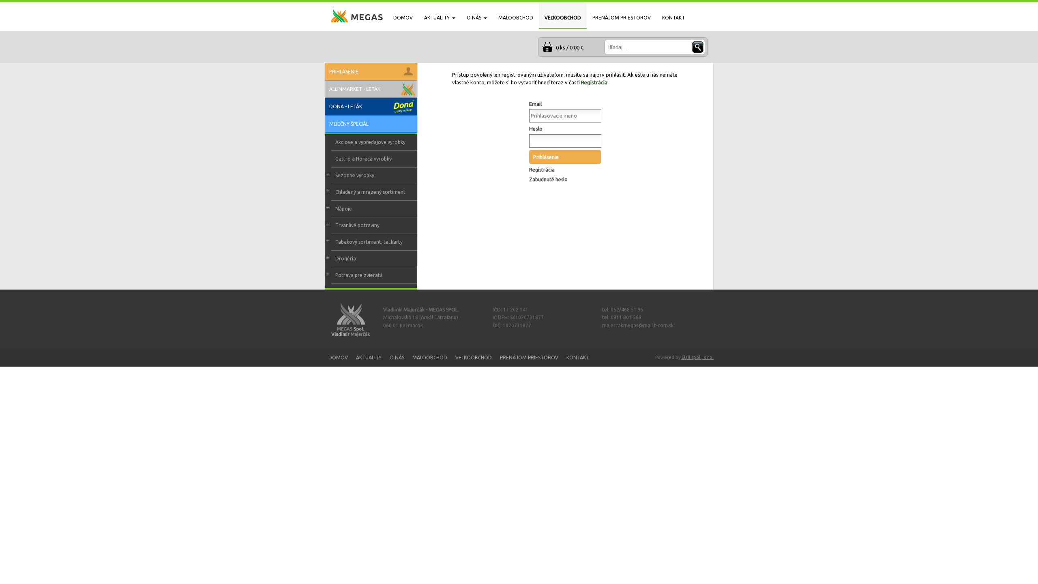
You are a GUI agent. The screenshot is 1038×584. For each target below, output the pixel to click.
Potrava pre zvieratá (359, 275)
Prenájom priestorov (529, 357)
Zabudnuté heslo (548, 179)
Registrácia (594, 82)
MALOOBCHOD (515, 17)
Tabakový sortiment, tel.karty (369, 242)
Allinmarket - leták (354, 89)
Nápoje (343, 208)
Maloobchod (429, 357)
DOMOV (403, 17)
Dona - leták (345, 106)
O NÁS (474, 17)
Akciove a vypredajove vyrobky (370, 142)
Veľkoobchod (473, 357)
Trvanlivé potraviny (357, 225)
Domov (338, 357)
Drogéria (345, 258)
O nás (397, 357)
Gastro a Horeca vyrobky (363, 158)
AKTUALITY (437, 17)
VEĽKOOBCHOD (563, 17)
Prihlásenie (546, 157)
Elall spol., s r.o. (698, 357)
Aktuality (369, 357)
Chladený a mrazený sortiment (370, 192)
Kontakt (577, 357)
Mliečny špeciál (349, 124)
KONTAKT (673, 17)
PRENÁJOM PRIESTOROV (621, 17)
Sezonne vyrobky (354, 175)
